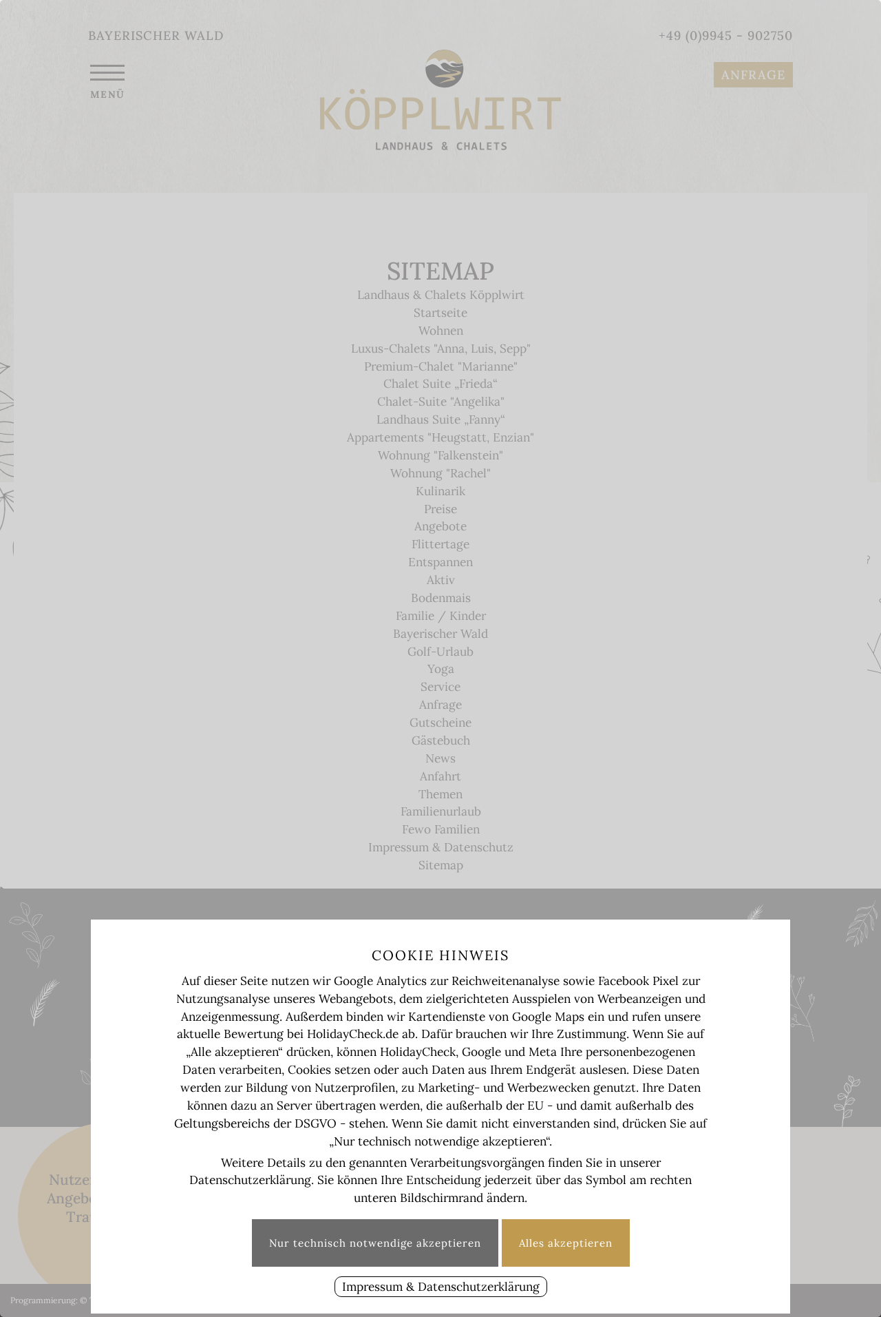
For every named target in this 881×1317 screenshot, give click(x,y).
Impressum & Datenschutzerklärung (441, 1286)
